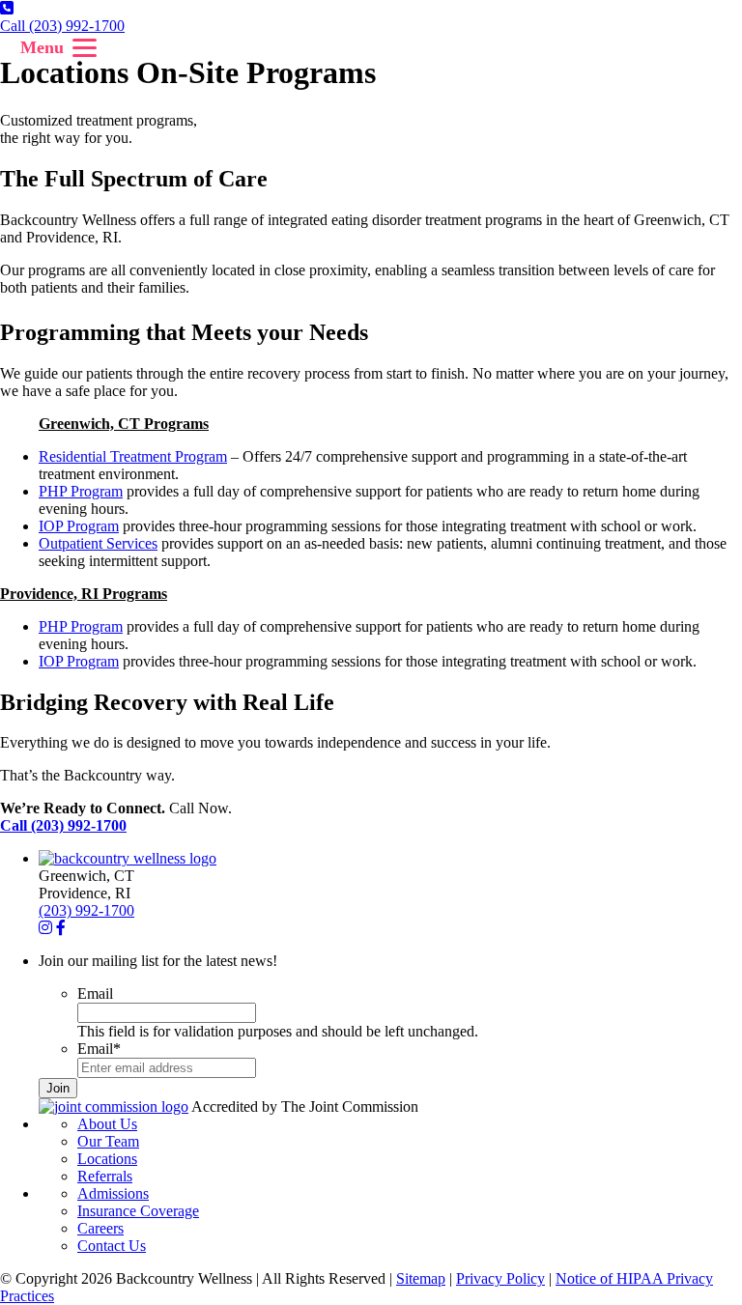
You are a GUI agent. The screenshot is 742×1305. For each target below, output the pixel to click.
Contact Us (111, 1245)
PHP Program (81, 491)
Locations (107, 1158)
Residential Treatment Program (133, 456)
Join (58, 1088)
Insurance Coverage (138, 1211)
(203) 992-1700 (86, 910)
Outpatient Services (98, 543)
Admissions (113, 1193)
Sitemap (420, 1278)
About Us (107, 1124)
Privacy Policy (500, 1278)
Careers (100, 1228)
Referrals (104, 1176)
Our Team (108, 1141)
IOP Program (79, 526)
